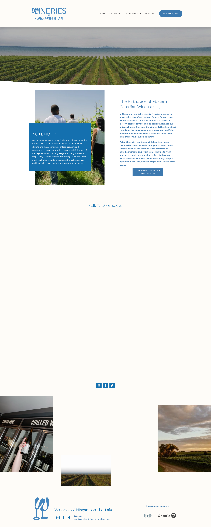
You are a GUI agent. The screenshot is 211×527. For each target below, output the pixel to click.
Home (102, 13)
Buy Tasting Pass (170, 13)
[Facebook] (105, 385)
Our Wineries (116, 13)
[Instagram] (99, 385)
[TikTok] (112, 385)
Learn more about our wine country (148, 172)
